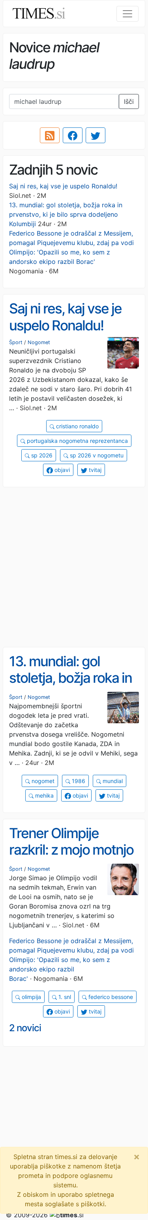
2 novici (25, 1028)
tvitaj (94, 469)
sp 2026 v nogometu (96, 455)
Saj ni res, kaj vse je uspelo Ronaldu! (63, 186)
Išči (129, 101)
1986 (77, 781)
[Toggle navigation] (127, 14)
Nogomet (39, 342)
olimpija (30, 996)
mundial (112, 781)
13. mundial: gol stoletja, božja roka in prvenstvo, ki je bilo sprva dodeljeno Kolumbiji (65, 214)
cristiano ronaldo (76, 426)
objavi (61, 469)
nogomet (42, 781)
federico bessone (110, 996)
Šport (15, 342)
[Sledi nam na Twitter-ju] (95, 135)
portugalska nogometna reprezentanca (76, 440)
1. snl (64, 996)
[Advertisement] (74, 567)
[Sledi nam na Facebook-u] (72, 135)
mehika (44, 795)
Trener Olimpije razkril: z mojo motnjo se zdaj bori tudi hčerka (71, 858)
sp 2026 (41, 455)
